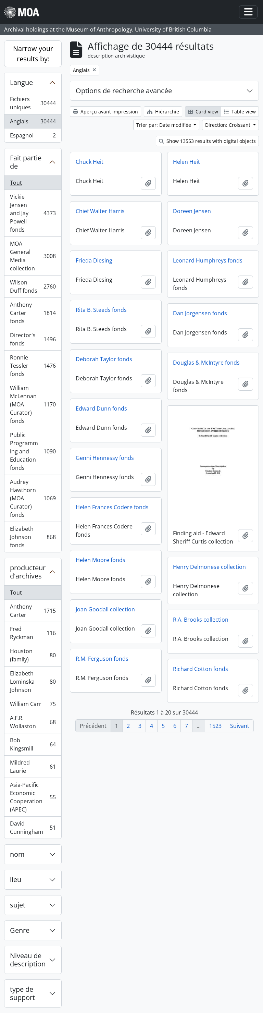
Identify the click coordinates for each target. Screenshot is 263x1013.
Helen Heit (186, 162)
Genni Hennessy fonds (105, 458)
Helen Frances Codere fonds (112, 507)
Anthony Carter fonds (33, 313)
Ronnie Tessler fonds (33, 366)
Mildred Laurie (33, 766)
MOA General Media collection (33, 256)
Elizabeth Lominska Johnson (33, 682)
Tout (16, 182)
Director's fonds (33, 339)
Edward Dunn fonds (101, 408)
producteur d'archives (28, 572)
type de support (22, 993)
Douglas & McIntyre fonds (206, 362)
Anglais (33, 123)
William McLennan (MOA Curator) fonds (33, 404)
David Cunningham (33, 827)
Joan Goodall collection (105, 609)
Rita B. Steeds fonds (101, 310)
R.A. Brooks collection (200, 619)
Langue (21, 82)
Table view (243, 111)
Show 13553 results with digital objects (210, 141)
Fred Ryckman (33, 633)
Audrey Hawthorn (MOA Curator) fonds (33, 498)
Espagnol (33, 137)
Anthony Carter (33, 611)
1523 (215, 726)
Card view (206, 111)
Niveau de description (28, 959)
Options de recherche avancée (124, 90)
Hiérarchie (166, 111)
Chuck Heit (89, 162)
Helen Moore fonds (100, 560)
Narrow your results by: (33, 53)
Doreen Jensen (192, 211)
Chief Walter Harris (100, 211)
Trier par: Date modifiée (164, 125)
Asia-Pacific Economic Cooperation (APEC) (33, 797)
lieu (15, 879)
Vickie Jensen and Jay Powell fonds (33, 213)
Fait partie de (25, 162)
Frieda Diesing (94, 260)
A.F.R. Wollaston (33, 722)
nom (17, 854)
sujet (17, 905)
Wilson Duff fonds (33, 286)
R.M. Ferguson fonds (102, 658)
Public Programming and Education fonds (33, 451)
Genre (19, 930)
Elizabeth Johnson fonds (33, 537)
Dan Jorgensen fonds (200, 313)
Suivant (239, 726)
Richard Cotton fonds (200, 669)
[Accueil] (24, 12)
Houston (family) (33, 655)
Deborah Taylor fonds (104, 359)
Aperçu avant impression (108, 111)
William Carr (33, 705)
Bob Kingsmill (33, 744)
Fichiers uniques (33, 103)
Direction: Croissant (228, 125)
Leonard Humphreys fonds (207, 260)
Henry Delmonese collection (209, 567)
